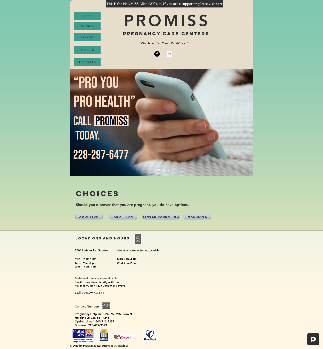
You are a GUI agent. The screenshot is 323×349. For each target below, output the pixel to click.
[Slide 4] (168, 170)
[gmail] (169, 54)
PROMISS (167, 20)
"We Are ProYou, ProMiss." (164, 43)
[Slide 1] (154, 170)
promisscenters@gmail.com (102, 282)
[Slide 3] (164, 170)
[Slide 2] (159, 170)
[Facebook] (157, 54)
